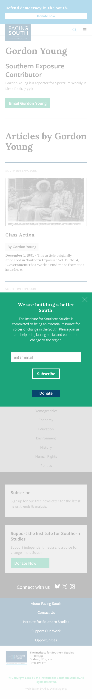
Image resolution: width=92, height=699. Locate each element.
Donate (46, 393)
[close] (85, 300)
